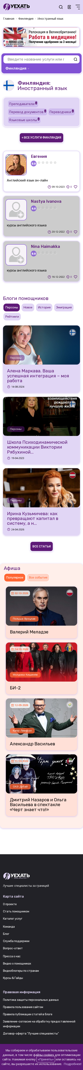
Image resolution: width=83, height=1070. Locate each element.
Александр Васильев (32, 744)
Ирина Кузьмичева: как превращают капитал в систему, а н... (32, 518)
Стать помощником (16, 911)
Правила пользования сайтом (23, 1007)
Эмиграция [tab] (64, 307)
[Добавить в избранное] (76, 186)
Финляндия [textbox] (15, 68)
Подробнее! (72, 1064)
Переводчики (61, 112)
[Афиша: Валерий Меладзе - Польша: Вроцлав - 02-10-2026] (41, 605)
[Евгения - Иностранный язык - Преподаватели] (16, 164)
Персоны (16, 358)
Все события (38, 577)
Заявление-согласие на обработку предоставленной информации (39, 1024)
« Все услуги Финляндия (41, 137)
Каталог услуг (12, 918)
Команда (9, 926)
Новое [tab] (27, 307)
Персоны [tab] (11, 307)
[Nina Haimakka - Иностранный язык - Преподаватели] (16, 254)
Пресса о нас (12, 956)
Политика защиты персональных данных (31, 1000)
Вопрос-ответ (13, 948)
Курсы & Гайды (13, 978)
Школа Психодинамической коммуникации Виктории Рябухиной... (37, 447)
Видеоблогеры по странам (21, 971)
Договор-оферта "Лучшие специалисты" (31, 1033)
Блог (6, 934)
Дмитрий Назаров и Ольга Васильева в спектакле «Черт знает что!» (38, 804)
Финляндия (25, 18)
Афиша (12, 568)
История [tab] (44, 307)
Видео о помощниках (17, 963)
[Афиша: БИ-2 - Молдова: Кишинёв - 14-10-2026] (41, 660)
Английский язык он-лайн (27, 180)
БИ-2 (15, 688)
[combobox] (17, 68)
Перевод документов (27, 112)
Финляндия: (34, 83)
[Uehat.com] (41, 876)
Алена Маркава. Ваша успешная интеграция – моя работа (38, 376)
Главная (8, 18)
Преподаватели (23, 104)
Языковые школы (24, 120)
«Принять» (46, 1059)
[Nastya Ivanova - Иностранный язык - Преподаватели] (16, 209)
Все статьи (41, 546)
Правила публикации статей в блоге (27, 1014)
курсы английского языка (27, 225)
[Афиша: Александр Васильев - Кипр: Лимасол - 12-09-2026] (41, 716)
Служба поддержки (16, 941)
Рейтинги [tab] (12, 316)
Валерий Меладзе (29, 632)
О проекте (10, 904)
